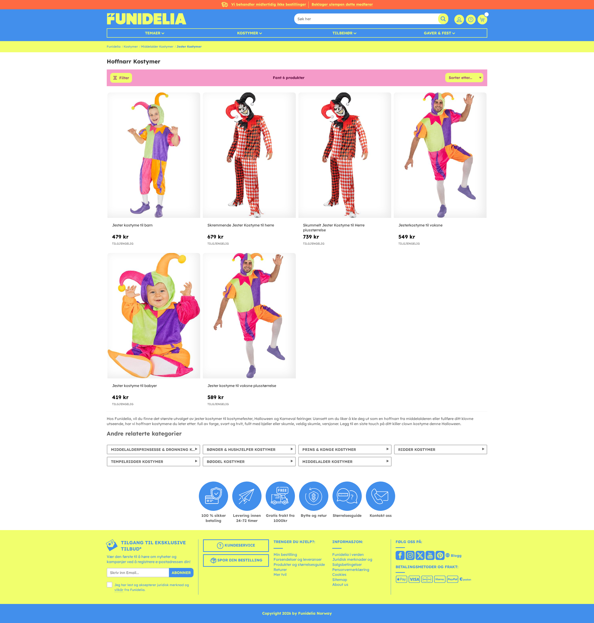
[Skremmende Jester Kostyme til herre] (249, 155)
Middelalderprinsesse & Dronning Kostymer (155, 449)
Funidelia (113, 46)
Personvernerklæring (350, 569)
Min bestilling (285, 554)
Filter (124, 77)
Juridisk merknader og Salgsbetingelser (352, 562)
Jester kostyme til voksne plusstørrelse (241, 385)
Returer (280, 569)
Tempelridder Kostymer (137, 461)
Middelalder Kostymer (157, 46)
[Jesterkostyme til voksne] (440, 155)
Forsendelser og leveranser (298, 559)
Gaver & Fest (437, 33)
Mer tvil (280, 574)
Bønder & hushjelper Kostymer (241, 449)
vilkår (118, 590)
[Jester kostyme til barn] (153, 155)
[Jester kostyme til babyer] (153, 316)
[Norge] (400, 556)
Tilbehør (342, 33)
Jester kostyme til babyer (134, 385)
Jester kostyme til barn (132, 225)
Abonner (181, 572)
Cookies (339, 574)
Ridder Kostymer (416, 449)
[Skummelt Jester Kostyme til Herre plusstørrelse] (344, 155)
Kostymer (247, 33)
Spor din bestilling (239, 560)
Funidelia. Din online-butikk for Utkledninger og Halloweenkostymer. (146, 18)
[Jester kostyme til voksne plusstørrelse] (249, 316)
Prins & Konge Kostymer (329, 449)
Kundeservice (239, 545)
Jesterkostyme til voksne (420, 225)
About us (340, 584)
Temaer (152, 33)
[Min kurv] (482, 19)
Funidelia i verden (348, 554)
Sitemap (339, 579)
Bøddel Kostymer (226, 461)
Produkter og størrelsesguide (299, 564)
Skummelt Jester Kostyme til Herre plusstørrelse (334, 227)
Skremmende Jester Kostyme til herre (240, 225)
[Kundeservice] (471, 19)
